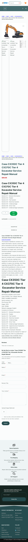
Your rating (4, 363)
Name (4, 367)
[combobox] (13, 3)
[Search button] (19, 3)
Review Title (5, 383)
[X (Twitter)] (25, 8)
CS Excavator (12, 219)
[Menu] (5, 8)
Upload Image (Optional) (8, 408)
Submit (6, 423)
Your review (5, 391)
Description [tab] (14, 226)
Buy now (13, 213)
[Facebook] (22, 8)
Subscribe (14, 499)
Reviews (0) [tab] (14, 230)
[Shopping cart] (25, 3)
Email (3, 375)
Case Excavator (6, 239)
